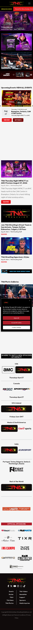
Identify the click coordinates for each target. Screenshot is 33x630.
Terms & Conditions (20, 615)
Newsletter (23, 594)
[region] (16, 315)
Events (11, 591)
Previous (14, 75)
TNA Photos (9, 603)
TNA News (10, 600)
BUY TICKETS (18, 120)
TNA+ (11, 597)
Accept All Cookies (16, 322)
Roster (11, 594)
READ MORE (6, 202)
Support (22, 597)
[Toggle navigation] (29, 3)
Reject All (16, 318)
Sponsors (22, 600)
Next (31, 75)
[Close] (30, 300)
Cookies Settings (16, 327)
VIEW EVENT (7, 120)
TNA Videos (23, 591)
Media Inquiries (24, 603)
